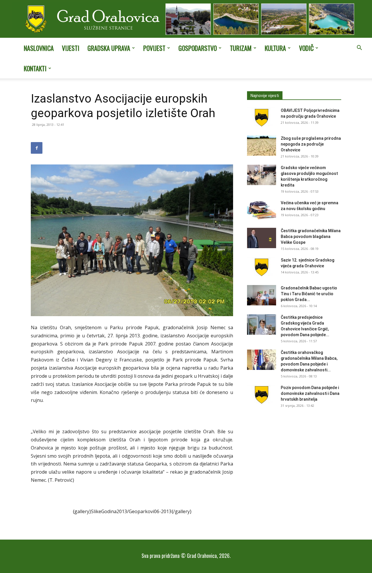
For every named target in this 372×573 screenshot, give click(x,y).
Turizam (241, 48)
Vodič (306, 48)
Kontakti (35, 68)
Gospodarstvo (197, 48)
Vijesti (70, 48)
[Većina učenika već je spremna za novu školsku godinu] (261, 210)
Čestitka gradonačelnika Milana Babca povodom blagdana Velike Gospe (311, 236)
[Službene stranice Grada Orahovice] (186, 19)
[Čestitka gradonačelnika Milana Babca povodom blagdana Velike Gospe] (261, 238)
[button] (359, 48)
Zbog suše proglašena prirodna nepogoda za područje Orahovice (311, 144)
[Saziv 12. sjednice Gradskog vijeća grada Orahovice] (261, 267)
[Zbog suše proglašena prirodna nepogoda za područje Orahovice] (261, 145)
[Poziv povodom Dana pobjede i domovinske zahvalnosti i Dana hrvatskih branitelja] (261, 395)
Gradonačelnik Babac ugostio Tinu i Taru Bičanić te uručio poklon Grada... (309, 294)
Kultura (275, 48)
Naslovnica (39, 48)
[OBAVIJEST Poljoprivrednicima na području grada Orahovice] (261, 118)
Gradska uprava (108, 48)
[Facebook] (36, 148)
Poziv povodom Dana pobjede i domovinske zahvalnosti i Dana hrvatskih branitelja (310, 393)
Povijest (154, 48)
